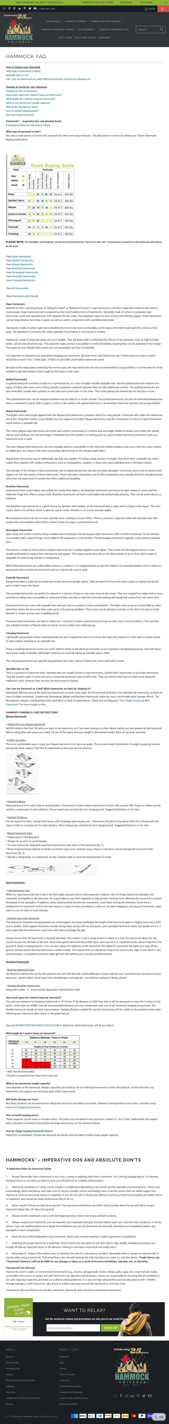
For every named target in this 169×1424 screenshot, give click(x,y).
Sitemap (10, 1404)
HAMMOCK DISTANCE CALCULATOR (23, 1398)
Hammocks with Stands (25, 296)
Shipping (10, 1386)
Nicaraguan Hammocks (25, 272)
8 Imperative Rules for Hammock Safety (28, 125)
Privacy (62, 1368)
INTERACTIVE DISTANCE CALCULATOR (37, 1025)
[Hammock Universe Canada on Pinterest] (24, 9)
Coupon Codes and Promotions (73, 1398)
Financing (10, 1392)
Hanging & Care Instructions (21, 91)
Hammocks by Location (70, 1386)
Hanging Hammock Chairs (37, 1131)
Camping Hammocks (23, 280)
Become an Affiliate (68, 1404)
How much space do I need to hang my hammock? (34, 95)
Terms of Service (67, 1374)
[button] (54, 22)
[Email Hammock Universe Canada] (3, 9)
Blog (61, 1362)
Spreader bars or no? (17, 75)
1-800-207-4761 (47, 9)
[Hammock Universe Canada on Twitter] (29, 9)
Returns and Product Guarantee (20, 1380)
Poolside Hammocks (23, 276)
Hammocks (21, 288)
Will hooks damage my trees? (22, 106)
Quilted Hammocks (22, 260)
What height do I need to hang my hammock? (30, 98)
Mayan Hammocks (22, 264)
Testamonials (12, 1362)
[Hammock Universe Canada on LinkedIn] (19, 9)
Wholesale (64, 1356)
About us (10, 1356)
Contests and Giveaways (71, 1392)
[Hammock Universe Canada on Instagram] (14, 9)
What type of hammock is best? (23, 71)
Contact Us (64, 1380)
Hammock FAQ (13, 1368)
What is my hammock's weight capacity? (28, 102)
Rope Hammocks (21, 256)
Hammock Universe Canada (26, 1416)
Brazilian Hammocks (23, 268)
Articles (9, 1374)
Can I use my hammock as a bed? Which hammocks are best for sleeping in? (48, 79)
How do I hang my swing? (20, 114)
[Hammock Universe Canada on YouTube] (35, 9)
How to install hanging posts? (22, 110)
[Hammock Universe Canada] (18, 29)
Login (151, 9)
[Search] (161, 29)
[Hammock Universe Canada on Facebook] (9, 9)
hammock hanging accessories (23, 1107)
